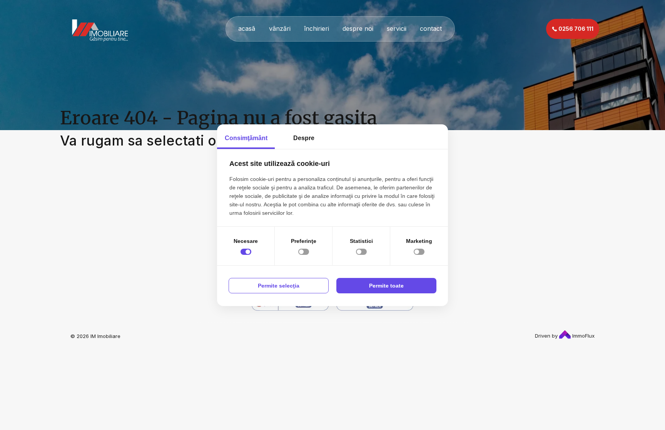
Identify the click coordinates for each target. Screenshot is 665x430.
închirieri (316, 28)
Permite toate (386, 286)
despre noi (358, 28)
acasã (246, 28)
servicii (396, 28)
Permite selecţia (278, 286)
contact (431, 28)
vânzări (280, 28)
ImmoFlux (583, 336)
